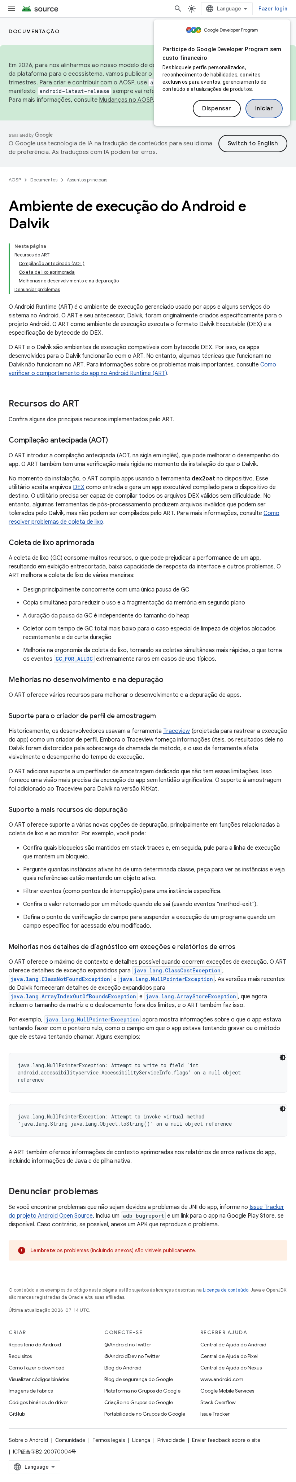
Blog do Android (123, 1367)
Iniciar (264, 108)
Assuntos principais (87, 180)
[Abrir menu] (11, 8)
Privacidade (171, 1440)
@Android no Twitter (127, 1344)
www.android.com (221, 1379)
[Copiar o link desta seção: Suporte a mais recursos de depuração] (135, 810)
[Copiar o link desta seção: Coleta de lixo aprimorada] (101, 543)
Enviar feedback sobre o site (226, 1440)
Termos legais (108, 1440)
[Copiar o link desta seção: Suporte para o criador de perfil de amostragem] (163, 716)
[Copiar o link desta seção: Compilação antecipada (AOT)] (115, 440)
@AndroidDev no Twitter (132, 1356)
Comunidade (70, 1440)
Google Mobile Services (227, 1391)
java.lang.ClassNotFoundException (60, 979)
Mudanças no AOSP (126, 100)
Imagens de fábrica (31, 1391)
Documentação (34, 31)
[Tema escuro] (282, 1057)
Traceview (176, 731)
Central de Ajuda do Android (233, 1344)
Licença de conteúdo (225, 1290)
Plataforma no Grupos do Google (142, 1391)
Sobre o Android (28, 1440)
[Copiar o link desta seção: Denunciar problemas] (105, 1192)
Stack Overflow (218, 1402)
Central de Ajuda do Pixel (229, 1356)
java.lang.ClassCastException (177, 970)
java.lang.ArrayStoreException (191, 996)
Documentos (43, 180)
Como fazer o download (37, 1367)
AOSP (15, 180)
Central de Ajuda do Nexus (231, 1367)
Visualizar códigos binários (39, 1379)
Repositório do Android (35, 1344)
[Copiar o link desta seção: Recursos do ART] (86, 404)
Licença (141, 1440)
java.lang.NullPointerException (166, 979)
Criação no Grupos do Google (138, 1402)
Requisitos (20, 1356)
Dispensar (216, 108)
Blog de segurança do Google (138, 1379)
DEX (78, 487)
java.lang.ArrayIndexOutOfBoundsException (73, 996)
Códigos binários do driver (38, 1402)
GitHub (17, 1414)
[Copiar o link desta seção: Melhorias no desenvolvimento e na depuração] (170, 680)
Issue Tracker (215, 1414)
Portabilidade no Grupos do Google (144, 1414)
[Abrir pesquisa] (178, 8)
